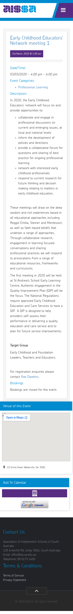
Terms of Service (13, 575)
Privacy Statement (14, 580)
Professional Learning (33, 87)
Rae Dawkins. (30, 376)
